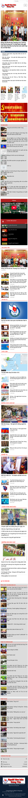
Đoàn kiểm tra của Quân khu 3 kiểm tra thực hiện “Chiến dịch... (14, 70)
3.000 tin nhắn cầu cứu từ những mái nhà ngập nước (14, 531)
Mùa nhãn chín (10, 176)
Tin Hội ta (4, 299)
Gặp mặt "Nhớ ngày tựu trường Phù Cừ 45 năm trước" (17, 636)
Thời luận (4, 351)
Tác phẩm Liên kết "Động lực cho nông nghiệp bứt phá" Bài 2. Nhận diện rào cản (17, 688)
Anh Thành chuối (11, 677)
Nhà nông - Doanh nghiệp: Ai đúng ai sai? (16, 630)
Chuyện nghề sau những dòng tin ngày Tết (13, 526)
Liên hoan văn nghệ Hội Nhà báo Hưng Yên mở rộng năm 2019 (17, 667)
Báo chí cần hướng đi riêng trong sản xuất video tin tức (17, 171)
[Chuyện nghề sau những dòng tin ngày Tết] (14, 516)
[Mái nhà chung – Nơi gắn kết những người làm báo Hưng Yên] (17, 89)
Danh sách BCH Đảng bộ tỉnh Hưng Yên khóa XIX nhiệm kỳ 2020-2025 (17, 133)
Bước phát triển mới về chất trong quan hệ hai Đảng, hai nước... (14, 67)
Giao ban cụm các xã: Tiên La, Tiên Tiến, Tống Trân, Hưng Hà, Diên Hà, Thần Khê (18, 294)
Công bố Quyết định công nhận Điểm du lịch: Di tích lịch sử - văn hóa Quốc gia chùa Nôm (18, 275)
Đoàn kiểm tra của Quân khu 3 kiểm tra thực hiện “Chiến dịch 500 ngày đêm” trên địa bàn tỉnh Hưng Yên (18, 281)
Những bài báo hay (8, 542)
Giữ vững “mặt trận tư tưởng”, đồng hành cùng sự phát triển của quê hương (18, 488)
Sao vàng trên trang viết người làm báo (11, 537)
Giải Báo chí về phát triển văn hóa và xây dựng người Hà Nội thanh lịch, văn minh (18, 340)
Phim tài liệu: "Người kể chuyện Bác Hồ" (16, 755)
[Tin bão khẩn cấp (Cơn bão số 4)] (24, 89)
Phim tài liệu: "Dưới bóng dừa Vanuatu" (16, 760)
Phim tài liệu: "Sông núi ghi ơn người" (15, 770)
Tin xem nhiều (4, 125)
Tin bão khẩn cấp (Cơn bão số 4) (10, 60)
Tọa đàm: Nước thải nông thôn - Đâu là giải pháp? (17, 620)
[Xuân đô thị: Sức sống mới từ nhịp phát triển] (14, 552)
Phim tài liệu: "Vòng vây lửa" (13, 744)
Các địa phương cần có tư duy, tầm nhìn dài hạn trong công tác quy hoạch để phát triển (18, 288)
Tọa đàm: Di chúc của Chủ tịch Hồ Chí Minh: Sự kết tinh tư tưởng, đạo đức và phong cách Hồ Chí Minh (17, 616)
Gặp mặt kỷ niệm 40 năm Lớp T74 (15, 651)
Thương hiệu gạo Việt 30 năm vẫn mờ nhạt (17, 626)
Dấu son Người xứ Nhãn (12, 671)
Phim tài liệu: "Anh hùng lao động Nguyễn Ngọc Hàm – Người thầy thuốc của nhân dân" (17, 741)
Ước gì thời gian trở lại (12, 682)
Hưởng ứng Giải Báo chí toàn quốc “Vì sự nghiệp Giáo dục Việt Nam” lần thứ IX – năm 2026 (18, 327)
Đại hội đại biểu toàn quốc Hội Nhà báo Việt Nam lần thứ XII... (14, 81)
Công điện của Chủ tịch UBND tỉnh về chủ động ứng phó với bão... (14, 63)
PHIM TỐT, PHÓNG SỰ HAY (7, 664)
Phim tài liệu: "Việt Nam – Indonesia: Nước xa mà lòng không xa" (17, 766)
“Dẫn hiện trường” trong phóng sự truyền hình (17, 192)
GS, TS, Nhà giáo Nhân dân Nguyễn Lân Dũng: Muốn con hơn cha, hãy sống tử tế (17, 187)
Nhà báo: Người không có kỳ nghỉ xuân (10, 529)
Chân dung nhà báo (9, 507)
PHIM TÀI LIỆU (4, 721)
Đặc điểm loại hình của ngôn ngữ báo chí (16, 160)
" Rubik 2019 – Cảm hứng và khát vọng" (16, 646)
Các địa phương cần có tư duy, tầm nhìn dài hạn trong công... (14, 74)
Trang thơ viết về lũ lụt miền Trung (15, 127)
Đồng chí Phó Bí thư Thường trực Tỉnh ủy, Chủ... (3, 97)
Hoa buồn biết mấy (11, 692)
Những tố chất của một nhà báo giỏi (15, 155)
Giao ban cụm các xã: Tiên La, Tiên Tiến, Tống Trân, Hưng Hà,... (14, 77)
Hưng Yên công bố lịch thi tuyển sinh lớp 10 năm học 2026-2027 (17, 151)
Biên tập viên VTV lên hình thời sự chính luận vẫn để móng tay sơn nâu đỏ (17, 145)
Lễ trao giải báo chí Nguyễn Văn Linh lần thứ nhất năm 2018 (17, 704)
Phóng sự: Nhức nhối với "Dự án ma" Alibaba (17, 714)
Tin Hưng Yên (5, 247)
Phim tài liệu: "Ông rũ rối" (13, 723)
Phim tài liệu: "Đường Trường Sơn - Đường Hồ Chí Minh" (17, 729)
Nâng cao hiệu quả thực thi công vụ (18, 448)
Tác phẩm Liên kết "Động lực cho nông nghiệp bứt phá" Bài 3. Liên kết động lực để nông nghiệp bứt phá (17, 710)
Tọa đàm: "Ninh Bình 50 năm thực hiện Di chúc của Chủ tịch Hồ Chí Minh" (17, 610)
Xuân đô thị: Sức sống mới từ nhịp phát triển (13, 562)
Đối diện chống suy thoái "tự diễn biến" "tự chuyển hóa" (17, 657)
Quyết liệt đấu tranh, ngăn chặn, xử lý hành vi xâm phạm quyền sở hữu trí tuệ (18, 436)
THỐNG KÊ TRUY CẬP (6, 778)
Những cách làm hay (8, 403)
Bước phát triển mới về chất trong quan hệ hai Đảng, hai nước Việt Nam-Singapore (18, 385)
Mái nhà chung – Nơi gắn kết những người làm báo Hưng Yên (14, 58)
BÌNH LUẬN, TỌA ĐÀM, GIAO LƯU (8, 607)
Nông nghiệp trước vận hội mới (9, 576)
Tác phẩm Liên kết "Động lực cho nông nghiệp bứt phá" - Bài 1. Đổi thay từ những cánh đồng (17, 699)
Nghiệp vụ (4, 454)
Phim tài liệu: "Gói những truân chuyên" (16, 749)
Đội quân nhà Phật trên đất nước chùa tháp (17, 641)
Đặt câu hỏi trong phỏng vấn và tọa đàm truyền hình (17, 182)
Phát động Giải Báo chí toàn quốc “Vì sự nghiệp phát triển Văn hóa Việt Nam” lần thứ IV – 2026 (18, 333)
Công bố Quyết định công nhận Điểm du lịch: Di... (10, 97)
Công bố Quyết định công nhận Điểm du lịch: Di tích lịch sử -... (14, 54)
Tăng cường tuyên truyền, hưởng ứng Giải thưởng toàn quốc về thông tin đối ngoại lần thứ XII (18, 346)
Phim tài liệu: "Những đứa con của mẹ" (16, 734)
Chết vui (9, 165)
